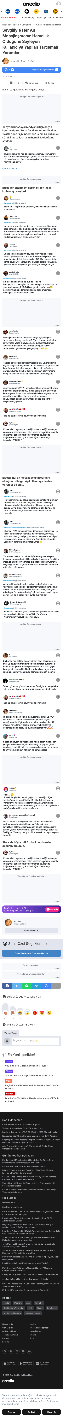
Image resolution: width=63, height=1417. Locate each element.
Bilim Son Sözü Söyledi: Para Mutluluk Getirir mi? (24, 1166)
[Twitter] (17, 1351)
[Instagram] (4, 1351)
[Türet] (46, 11)
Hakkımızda (7, 1324)
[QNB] (36, 11)
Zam (28, 1303)
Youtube (39, 1303)
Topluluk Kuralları (10, 1335)
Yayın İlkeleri (35, 1331)
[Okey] (17, 11)
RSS (32, 1338)
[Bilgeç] (55, 11)
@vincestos (8, 168)
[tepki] (5, 1013)
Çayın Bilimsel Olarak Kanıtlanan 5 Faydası (26, 1065)
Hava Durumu (8, 1202)
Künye (33, 1335)
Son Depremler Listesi (12, 1207)
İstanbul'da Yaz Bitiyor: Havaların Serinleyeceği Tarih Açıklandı (32, 1099)
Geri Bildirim (7, 1328)
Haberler (6, 24)
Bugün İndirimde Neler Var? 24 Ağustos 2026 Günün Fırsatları (32, 1087)
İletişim (5, 1342)
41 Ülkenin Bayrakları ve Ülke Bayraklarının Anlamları (25, 1279)
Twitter (7, 1303)
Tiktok (39, 1308)
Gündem (9, 1094)
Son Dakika (52, 1308)
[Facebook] (10, 1351)
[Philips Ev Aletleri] (7, 11)
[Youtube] (23, 1351)
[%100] (27, 11)
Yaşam (16, 24)
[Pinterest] (29, 1351)
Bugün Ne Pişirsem (12, 1313)
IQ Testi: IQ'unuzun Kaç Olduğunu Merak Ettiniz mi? (25, 1290)
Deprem (18, 1303)
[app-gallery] (43, 1363)
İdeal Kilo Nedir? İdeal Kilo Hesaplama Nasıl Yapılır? (25, 1263)
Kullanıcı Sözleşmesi (39, 1328)
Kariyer (33, 1324)
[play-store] (26, 1363)
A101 (30, 1308)
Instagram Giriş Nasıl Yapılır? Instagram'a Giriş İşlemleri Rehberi (30, 1274)
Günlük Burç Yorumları (14, 1308)
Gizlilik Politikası (9, 1331)
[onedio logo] (29, 1381)
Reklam (5, 1338)
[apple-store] (10, 1363)
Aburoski (22, 61)
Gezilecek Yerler (32, 1313)
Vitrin (8, 1081)
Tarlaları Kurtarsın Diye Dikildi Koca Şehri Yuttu (29, 1075)
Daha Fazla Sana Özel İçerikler (30, 953)
